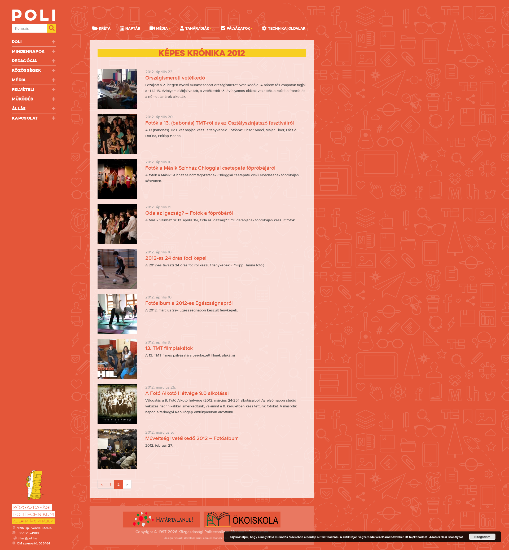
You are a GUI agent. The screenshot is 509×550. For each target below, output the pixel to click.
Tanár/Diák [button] (197, 28)
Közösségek (26, 70)
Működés (22, 99)
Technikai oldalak (286, 28)
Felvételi (23, 89)
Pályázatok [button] (238, 28)
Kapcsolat (25, 118)
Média (19, 80)
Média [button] (162, 28)
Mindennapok (28, 51)
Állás (19, 108)
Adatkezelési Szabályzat (446, 537)
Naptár (132, 28)
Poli (16, 42)
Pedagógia (24, 61)
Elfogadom (482, 536)
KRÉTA (105, 28)
